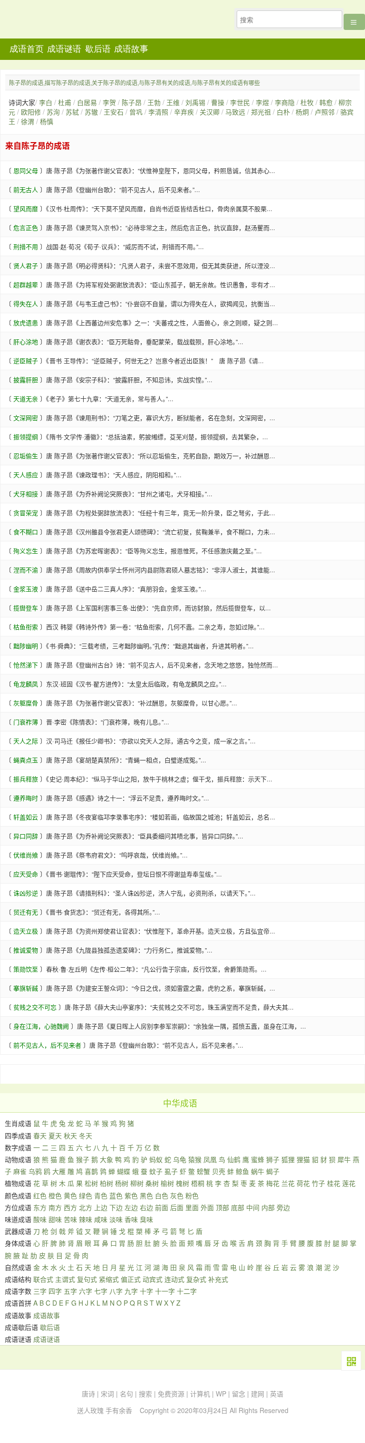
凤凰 (210, 1159)
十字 (146, 1291)
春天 (40, 1135)
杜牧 (307, 102)
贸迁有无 (25, 911)
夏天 (55, 1135)
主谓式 (65, 1279)
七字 (100, 1291)
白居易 (87, 102)
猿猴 (195, 1159)
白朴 (283, 111)
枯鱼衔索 (25, 626)
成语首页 (27, 49)
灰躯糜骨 (25, 702)
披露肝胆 (25, 379)
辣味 (85, 1219)
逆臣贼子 (25, 360)
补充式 (218, 1279)
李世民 (240, 102)
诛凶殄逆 (25, 892)
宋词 (107, 1393)
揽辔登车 (25, 607)
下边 (116, 1207)
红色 (40, 1195)
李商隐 (285, 102)
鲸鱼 (242, 1171)
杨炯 (302, 111)
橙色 (55, 1195)
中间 (252, 1207)
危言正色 (25, 227)
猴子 (82, 1159)
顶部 (222, 1207)
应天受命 (25, 873)
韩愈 (326, 102)
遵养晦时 (25, 797)
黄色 (70, 1195)
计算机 (200, 1393)
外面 (207, 1207)
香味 (131, 1219)
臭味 (146, 1219)
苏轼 (72, 111)
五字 (70, 1291)
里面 (192, 1207)
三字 (40, 1291)
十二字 (187, 1291)
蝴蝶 (123, 1171)
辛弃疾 (184, 111)
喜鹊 (91, 1171)
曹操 (217, 102)
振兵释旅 (25, 778)
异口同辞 (25, 835)
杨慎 (46, 121)
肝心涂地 (25, 341)
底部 (237, 1207)
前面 (161, 1207)
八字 (116, 1291)
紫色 (131, 1195)
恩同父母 (25, 170)
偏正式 (131, 1279)
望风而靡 (25, 208)
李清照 (158, 111)
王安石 (114, 111)
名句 (126, 1393)
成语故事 (131, 49)
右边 (146, 1207)
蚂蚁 (156, 1159)
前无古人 (25, 189)
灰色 (176, 1195)
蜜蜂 (257, 1159)
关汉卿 (210, 111)
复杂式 (196, 1279)
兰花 (288, 1183)
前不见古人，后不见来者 (47, 1044)
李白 (45, 102)
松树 (91, 1183)
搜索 (145, 1393)
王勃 (154, 102)
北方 (85, 1207)
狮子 (272, 1159)
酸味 (40, 1219)
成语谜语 (64, 49)
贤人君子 (25, 265)
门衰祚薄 (25, 721)
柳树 (137, 1183)
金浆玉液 (25, 588)
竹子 (318, 1183)
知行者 (61, 22)
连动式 (174, 1279)
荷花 (303, 1183)
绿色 (85, 1195)
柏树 (106, 1183)
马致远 (235, 111)
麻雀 (20, 1171)
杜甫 (64, 102)
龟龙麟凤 (25, 683)
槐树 (182, 1183)
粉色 (192, 1195)
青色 (100, 1195)
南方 (55, 1207)
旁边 (283, 1207)
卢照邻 (325, 111)
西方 (70, 1207)
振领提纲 (25, 436)
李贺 (109, 102)
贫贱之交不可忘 (35, 1006)
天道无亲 (25, 398)
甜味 (55, 1219)
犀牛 (344, 1159)
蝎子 (272, 1171)
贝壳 (218, 1171)
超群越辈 (25, 284)
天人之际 (25, 740)
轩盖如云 (25, 816)
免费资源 (171, 1393)
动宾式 (153, 1279)
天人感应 (25, 474)
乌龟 (179, 1159)
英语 (276, 1393)
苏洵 (53, 111)
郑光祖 (261, 111)
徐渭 (27, 121)
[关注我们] (351, 1360)
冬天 (85, 1135)
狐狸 (288, 1159)
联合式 (43, 1279)
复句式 (87, 1279)
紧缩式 (109, 1279)
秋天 (70, 1135)
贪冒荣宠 (25, 512)
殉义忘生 (25, 550)
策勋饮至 (25, 968)
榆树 (167, 1183)
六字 (85, 1291)
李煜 (262, 102)
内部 (268, 1207)
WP (221, 1393)
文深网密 (25, 417)
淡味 (116, 1219)
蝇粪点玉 (25, 759)
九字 (131, 1291)
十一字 (165, 1291)
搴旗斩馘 (25, 987)
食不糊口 (25, 531)
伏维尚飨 (25, 854)
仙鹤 (233, 1159)
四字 (55, 1291)
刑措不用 (25, 246)
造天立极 (25, 930)
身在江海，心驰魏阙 (41, 1025)
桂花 (333, 1183)
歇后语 (98, 49)
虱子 (171, 1171)
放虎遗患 (25, 322)
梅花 (272, 1183)
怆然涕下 (25, 664)
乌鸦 (35, 1171)
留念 (238, 1393)
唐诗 (88, 1393)
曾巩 (136, 111)
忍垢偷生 (25, 455)
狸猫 (303, 1159)
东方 (40, 1207)
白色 (161, 1195)
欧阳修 (31, 111)
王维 (173, 102)
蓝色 (116, 1195)
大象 (106, 1159)
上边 (100, 1207)
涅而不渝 (25, 569)
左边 (131, 1207)
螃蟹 (203, 1171)
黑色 (146, 1195)
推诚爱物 (25, 949)
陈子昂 (132, 102)
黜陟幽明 (25, 645)
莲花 (348, 1183)
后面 (176, 1207)
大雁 (59, 1171)
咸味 (100, 1219)
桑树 (152, 1183)
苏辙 (91, 111)
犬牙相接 (25, 493)
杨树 (121, 1183)
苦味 (70, 1219)
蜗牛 (257, 1171)
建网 (257, 1393)
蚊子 (156, 1171)
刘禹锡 (195, 102)
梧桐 (197, 1183)
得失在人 (25, 303)
